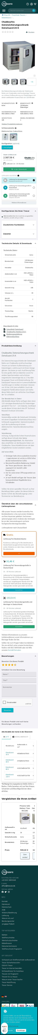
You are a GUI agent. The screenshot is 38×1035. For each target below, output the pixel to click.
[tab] (6, 736)
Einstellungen (21, 1030)
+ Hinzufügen (7, 147)
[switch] (4, 1031)
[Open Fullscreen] (34, 76)
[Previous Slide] (4, 57)
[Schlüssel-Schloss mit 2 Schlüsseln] (5, 136)
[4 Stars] (12, 664)
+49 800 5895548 (14, 648)
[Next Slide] (33, 57)
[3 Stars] (9, 664)
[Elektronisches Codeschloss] (13, 136)
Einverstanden (9, 1030)
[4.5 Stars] (14, 664)
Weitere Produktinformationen (12, 124)
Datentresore (6, 18)
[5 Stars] (15, 664)
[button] (19, 57)
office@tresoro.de (8, 886)
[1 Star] (3, 664)
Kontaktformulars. (14, 650)
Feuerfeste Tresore (18, 15)
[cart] (31, 4)
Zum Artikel (24, 855)
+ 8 (32, 82)
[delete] (34, 180)
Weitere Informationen (19, 202)
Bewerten (7, 710)
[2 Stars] (6, 664)
